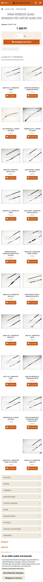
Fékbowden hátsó (21, 9)
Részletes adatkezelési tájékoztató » (13, 568)
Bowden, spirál (9, 9)
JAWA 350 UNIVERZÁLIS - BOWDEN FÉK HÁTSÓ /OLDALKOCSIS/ (32, 419)
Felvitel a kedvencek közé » (10, 49)
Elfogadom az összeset (13, 578)
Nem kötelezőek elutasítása (13, 573)
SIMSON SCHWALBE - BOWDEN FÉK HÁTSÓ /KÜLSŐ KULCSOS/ (11, 253)
